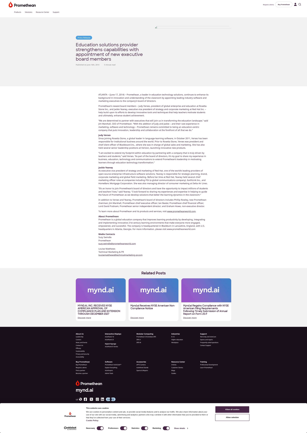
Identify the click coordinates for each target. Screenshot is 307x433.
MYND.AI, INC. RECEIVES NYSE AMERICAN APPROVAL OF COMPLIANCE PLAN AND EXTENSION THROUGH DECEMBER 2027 (99, 309)
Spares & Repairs (142, 370)
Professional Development (209, 365)
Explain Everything (111, 368)
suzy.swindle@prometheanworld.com (117, 243)
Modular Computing (144, 334)
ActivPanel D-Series (111, 347)
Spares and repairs (206, 340)
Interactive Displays (113, 334)
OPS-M (138, 342)
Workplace (174, 342)
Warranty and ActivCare (208, 337)
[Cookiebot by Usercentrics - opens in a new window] (70, 428)
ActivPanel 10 (109, 337)
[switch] (123, 428)
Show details (179, 428)
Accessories (141, 362)
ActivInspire (109, 370)
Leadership (79, 337)
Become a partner (82, 373)
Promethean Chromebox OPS (146, 337)
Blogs (173, 370)
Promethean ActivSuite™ (113, 365)
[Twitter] (92, 399)
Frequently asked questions (209, 342)
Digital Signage (110, 344)
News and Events (81, 342)
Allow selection (232, 417)
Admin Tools (109, 373)
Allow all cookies (232, 409)
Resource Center (42, 12)
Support (56, 12)
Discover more (84, 317)
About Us (80, 334)
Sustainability (80, 351)
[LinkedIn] (103, 399)
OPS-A (138, 340)
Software (108, 362)
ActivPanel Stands (142, 368)
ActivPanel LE (109, 340)
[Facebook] (86, 399)
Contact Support (205, 345)
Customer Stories (177, 368)
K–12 (173, 337)
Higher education (177, 340)
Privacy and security (82, 354)
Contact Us (79, 345)
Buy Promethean (284, 4)
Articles (173, 365)
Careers (78, 340)
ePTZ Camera (141, 365)
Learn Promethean (206, 368)
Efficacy (78, 348)
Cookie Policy (92, 420)
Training (203, 362)
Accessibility (80, 357)
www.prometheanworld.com (181, 211)
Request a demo (268, 5)
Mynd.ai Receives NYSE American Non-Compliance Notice (152, 307)
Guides (173, 373)
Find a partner (80, 370)
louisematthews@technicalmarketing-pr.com (120, 255)
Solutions (28, 12)
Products (17, 12)
